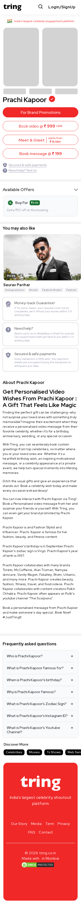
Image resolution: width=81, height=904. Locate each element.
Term (49, 823)
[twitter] (40, 814)
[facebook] (33, 814)
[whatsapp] (54, 814)
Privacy (64, 823)
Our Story (19, 823)
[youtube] (47, 814)
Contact (46, 832)
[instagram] (26, 814)
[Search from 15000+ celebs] (40, 7)
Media (36, 823)
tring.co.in (47, 853)
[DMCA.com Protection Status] (37, 864)
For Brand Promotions (41, 112)
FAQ (31, 832)
